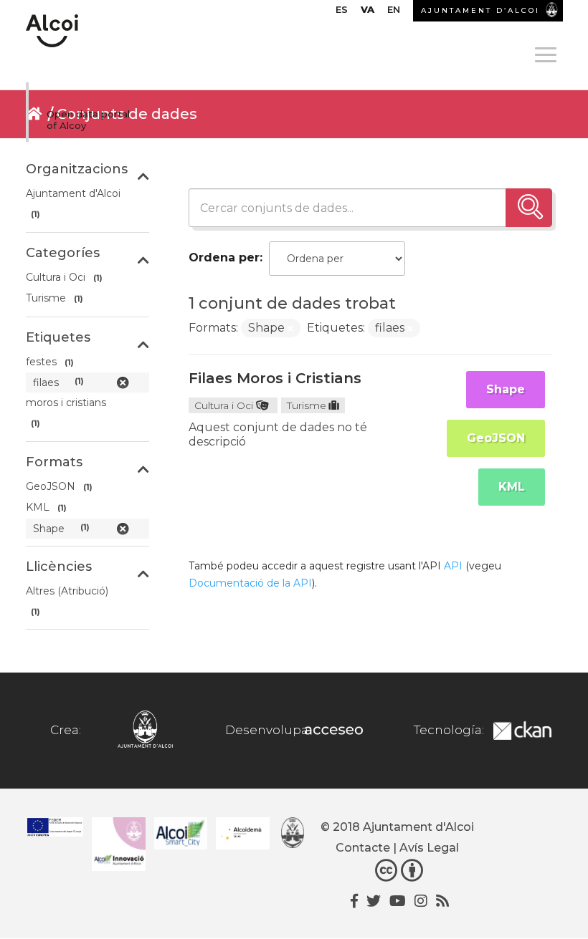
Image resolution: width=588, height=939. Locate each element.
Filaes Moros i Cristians (275, 378)
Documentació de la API (250, 583)
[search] (529, 207)
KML (511, 486)
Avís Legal (429, 847)
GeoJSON (496, 438)
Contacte (363, 847)
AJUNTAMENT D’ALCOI (480, 10)
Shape (505, 389)
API (453, 565)
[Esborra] (290, 329)
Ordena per (224, 257)
